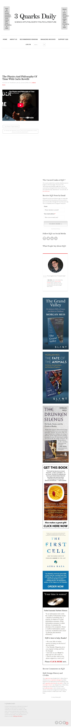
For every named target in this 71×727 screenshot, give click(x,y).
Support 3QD (63, 39)
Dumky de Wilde (48, 688)
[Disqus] (20, 156)
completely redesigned (56, 680)
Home (5, 39)
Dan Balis (60, 683)
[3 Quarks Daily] (35, 23)
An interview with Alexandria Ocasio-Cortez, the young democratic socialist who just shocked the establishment (20, 131)
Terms (55, 228)
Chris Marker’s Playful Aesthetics (12, 126)
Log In (28, 44)
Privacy (58, 228)
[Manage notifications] (67, 723)
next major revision (47, 685)
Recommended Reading (29, 39)
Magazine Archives (48, 39)
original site (48, 678)
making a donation (17, 716)
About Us (13, 39)
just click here (46, 191)
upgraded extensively (50, 683)
